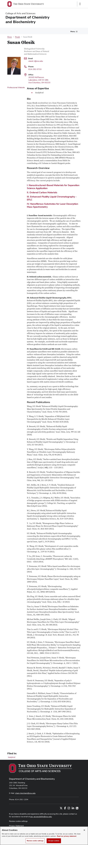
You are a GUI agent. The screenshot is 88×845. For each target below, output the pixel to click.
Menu (72, 31)
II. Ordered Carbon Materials (42, 192)
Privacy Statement (16, 826)
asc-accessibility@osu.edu (41, 816)
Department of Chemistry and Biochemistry (32, 778)
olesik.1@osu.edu (35, 61)
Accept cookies (53, 841)
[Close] (84, 830)
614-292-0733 (34, 69)
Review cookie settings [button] (18, 821)
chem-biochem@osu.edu (25, 793)
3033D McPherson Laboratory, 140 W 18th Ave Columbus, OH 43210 (39, 80)
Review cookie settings (35, 841)
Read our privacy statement (66, 836)
